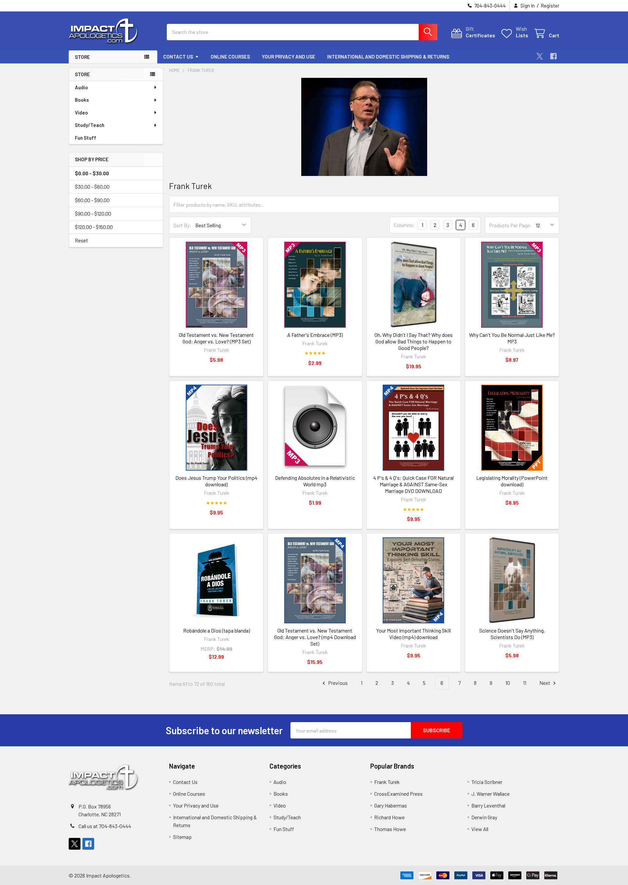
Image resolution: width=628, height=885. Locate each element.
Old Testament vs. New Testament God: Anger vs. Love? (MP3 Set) (216, 338)
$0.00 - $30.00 (92, 173)
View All (479, 829)
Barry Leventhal (488, 805)
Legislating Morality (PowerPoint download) (512, 481)
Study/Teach (89, 125)
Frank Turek (387, 782)
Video (81, 112)
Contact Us (178, 57)
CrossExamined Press (398, 793)
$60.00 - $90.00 (92, 200)
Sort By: (182, 225)
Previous (337, 683)
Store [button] (82, 57)
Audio (81, 87)
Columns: (404, 225)
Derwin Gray (484, 817)
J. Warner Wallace (490, 793)
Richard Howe (389, 817)
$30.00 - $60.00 (92, 186)
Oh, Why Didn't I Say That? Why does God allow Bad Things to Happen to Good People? (414, 341)
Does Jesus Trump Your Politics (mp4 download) (216, 481)
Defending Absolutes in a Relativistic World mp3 (315, 481)
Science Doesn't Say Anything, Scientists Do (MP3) (512, 633)
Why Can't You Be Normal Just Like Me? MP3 (512, 338)
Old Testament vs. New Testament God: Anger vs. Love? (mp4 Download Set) (315, 637)
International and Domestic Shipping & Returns (388, 57)
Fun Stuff (85, 138)
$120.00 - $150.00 (94, 227)
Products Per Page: (510, 225)
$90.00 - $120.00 (93, 213)
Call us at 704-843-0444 (104, 826)
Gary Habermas (390, 805)
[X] (540, 56)
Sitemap (182, 837)
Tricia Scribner (486, 782)
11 (524, 683)
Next (545, 683)
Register (550, 6)
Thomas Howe (390, 829)
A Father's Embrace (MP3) (315, 335)
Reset (81, 240)
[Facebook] (553, 56)
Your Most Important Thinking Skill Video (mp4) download (413, 633)
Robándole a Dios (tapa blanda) (216, 630)
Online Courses (230, 57)
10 (507, 683)
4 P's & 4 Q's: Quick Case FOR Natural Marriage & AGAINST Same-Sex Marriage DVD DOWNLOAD (413, 484)
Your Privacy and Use (288, 57)
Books (82, 100)
